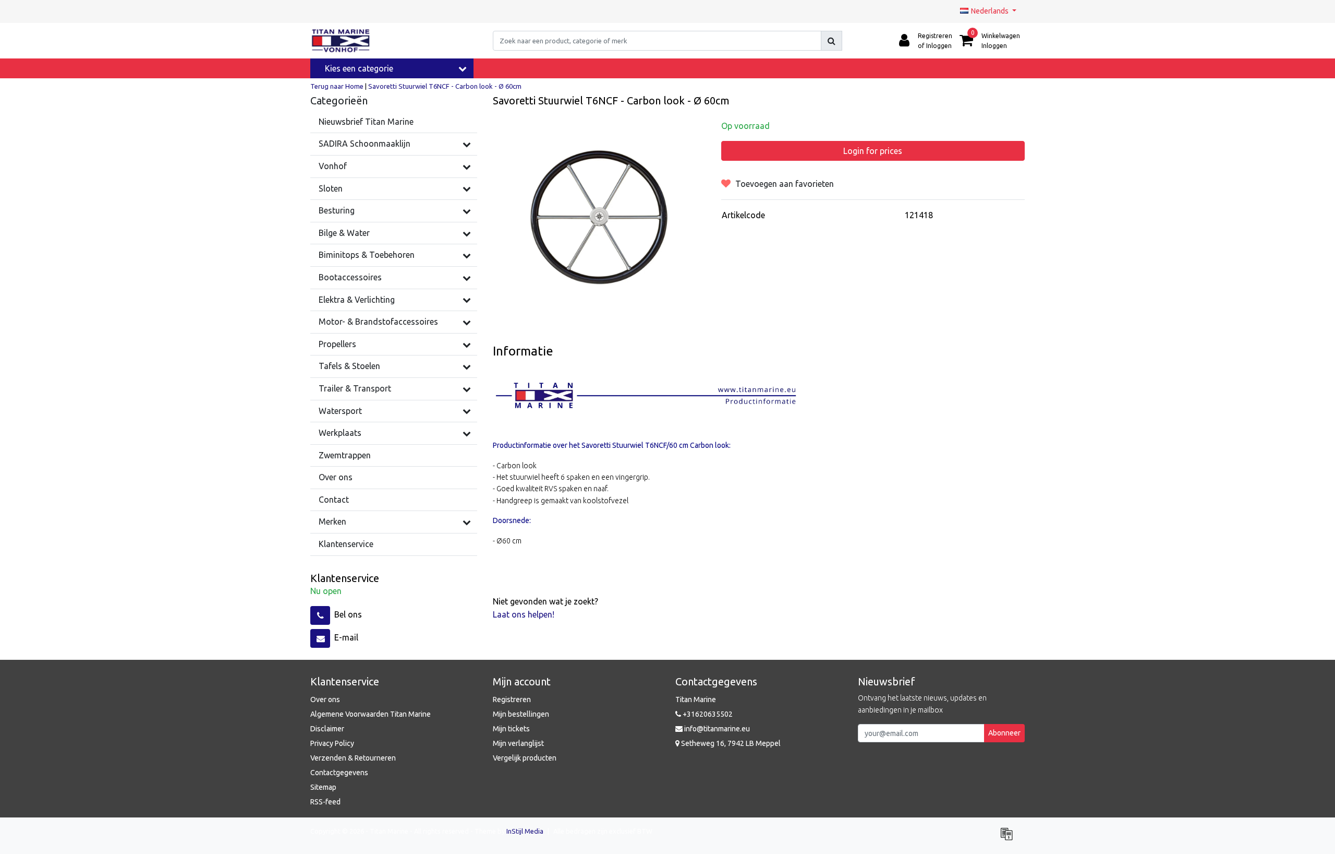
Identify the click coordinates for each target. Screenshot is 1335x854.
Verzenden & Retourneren (353, 758)
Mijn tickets (511, 729)
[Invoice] (1009, 838)
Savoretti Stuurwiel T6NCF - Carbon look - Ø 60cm (444, 86)
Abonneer (1004, 733)
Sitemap (323, 787)
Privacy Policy (332, 743)
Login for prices (872, 151)
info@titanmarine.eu (717, 729)
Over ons (325, 699)
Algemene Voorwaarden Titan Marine (370, 714)
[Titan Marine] (340, 40)
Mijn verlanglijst (518, 743)
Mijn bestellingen (521, 714)
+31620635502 (707, 714)
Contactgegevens (339, 772)
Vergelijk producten (524, 758)
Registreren (512, 699)
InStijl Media (524, 831)
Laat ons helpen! (523, 614)
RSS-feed (325, 802)
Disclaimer (327, 729)
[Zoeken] (831, 40)
